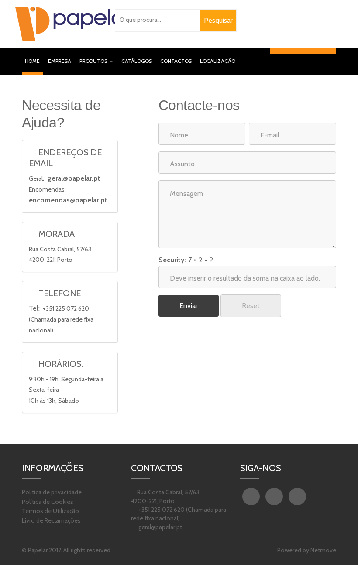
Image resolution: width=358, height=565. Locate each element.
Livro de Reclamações (51, 520)
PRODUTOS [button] (94, 61)
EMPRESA (59, 61)
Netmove (323, 550)
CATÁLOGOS (136, 61)
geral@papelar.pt (73, 178)
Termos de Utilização (50, 511)
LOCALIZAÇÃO (217, 61)
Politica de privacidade (52, 492)
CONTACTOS (176, 61)
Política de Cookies (47, 502)
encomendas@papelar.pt (68, 200)
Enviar (188, 305)
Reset (251, 305)
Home (34, 60)
